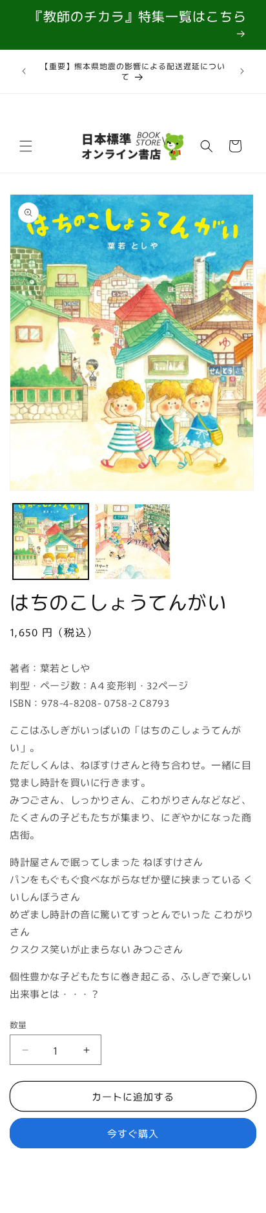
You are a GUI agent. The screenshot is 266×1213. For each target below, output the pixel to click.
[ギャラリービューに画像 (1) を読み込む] (50, 541)
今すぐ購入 (133, 1133)
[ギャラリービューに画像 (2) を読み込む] (132, 541)
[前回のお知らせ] (24, 71)
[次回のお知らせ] (242, 71)
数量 (18, 1024)
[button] (26, 146)
